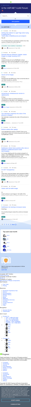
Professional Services (9, 300)
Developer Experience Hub (10, 290)
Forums (5, 296)
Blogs (4, 297)
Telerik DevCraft (4, 275)
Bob (7, 239)
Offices (5, 370)
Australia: (13, 323)
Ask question (15, 21)
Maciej (5, 163)
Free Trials (6, 284)
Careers (5, 369)
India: (12, 320)
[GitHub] (6, 334)
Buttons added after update (9, 129)
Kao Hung (9, 249)
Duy (4, 200)
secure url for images (7, 74)
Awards (5, 365)
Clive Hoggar (6, 107)
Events (5, 303)
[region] (15, 396)
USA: (12, 317)
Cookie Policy (15, 394)
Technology (6, 364)
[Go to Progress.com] (4, 355)
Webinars (5, 298)
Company (5, 362)
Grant (8, 246)
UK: (12, 319)
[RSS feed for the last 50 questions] (2, 10)
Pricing (5, 285)
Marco (8, 242)
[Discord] (6, 336)
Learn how (4, 269)
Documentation (7, 293)
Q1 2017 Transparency (7, 169)
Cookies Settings (15, 404)
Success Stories (7, 310)
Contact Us (6, 316)
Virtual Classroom (8, 302)
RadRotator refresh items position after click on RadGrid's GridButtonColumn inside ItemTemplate (15, 149)
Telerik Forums (5, 5)
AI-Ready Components (13, 280)
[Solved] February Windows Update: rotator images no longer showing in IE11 (14, 55)
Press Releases (7, 366)
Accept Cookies (15, 400)
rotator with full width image (9, 188)
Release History (7, 294)
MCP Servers (3, 280)
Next (13, 224)
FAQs (4, 305)
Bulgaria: (13, 321)
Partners (5, 301)
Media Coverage (7, 367)
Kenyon (5, 68)
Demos (5, 292)
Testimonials (6, 311)
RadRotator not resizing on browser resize (13, 207)
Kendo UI (2, 278)
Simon (8, 235)
